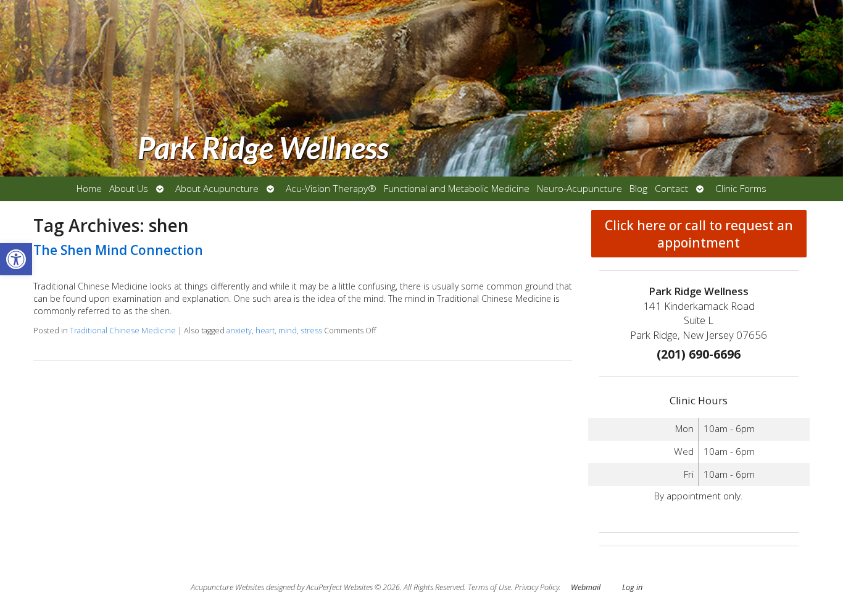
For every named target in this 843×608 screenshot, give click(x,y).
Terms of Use (489, 587)
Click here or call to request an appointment (699, 234)
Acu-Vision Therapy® (331, 188)
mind (287, 330)
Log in (632, 587)
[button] (16, 259)
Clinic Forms (740, 188)
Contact (671, 188)
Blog (638, 188)
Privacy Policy (537, 587)
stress (311, 330)
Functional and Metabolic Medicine (456, 188)
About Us (128, 188)
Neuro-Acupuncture (579, 188)
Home (89, 188)
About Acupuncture (217, 188)
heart (265, 330)
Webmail (585, 587)
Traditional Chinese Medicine (123, 330)
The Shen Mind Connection (118, 250)
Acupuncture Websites (227, 587)
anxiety (239, 330)
